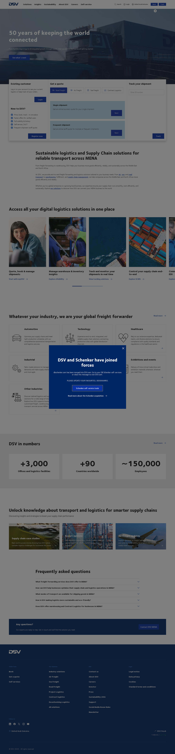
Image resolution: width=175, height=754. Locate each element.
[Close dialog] (123, 348)
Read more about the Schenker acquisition (86, 396)
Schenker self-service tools (87, 388)
